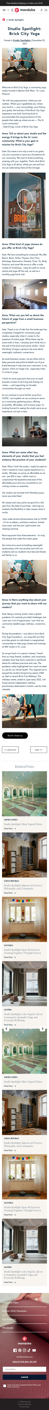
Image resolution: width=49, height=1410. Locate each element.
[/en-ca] (25, 10)
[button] (8, 10)
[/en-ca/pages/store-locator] (12, 10)
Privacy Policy (24, 1407)
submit (24, 1377)
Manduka (27, 1402)
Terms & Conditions (24, 1404)
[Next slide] (42, 1028)
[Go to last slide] (6, 1028)
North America (15, 735)
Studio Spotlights (16, 20)
